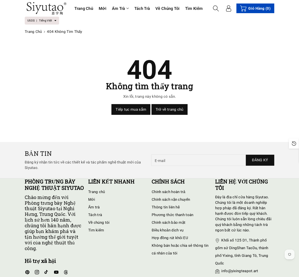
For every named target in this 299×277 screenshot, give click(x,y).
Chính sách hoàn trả (168, 192)
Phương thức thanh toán (172, 215)
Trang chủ (33, 31)
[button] (120, 8)
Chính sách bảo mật (168, 222)
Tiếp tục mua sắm (131, 109)
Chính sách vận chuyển (171, 199)
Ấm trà (118, 8)
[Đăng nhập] (228, 8)
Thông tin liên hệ (166, 207)
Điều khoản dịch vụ (167, 230)
